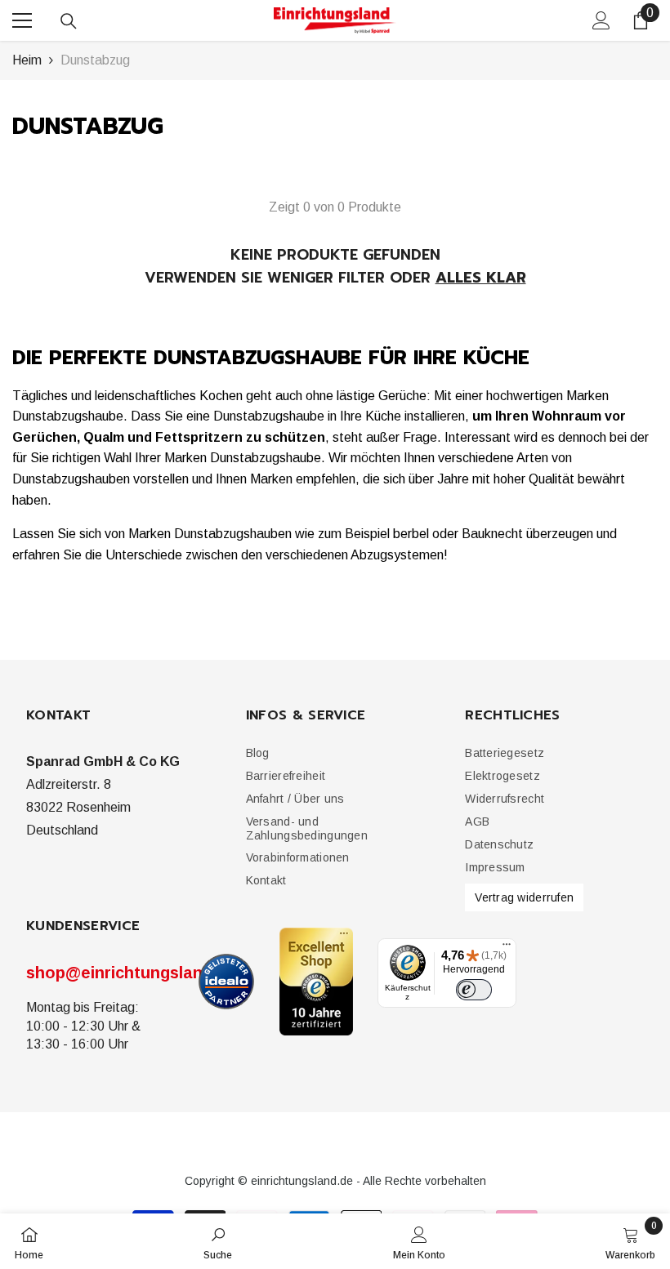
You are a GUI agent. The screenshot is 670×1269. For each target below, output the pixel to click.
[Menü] (506, 948)
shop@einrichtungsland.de (131, 973)
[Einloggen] (601, 20)
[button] (285, 776)
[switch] (474, 989)
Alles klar (481, 277)
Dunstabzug (95, 60)
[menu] (22, 20)
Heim (27, 60)
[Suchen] (68, 21)
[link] (218, 1241)
